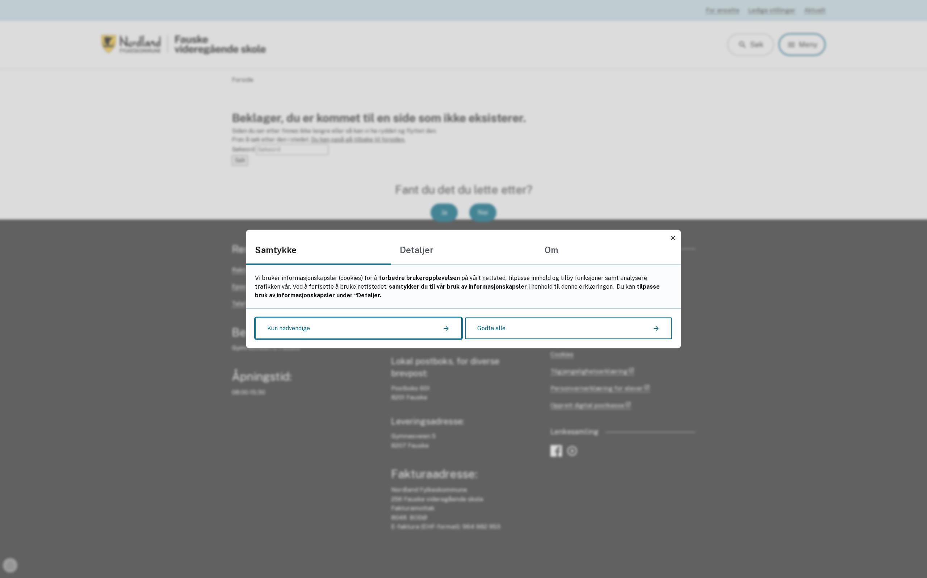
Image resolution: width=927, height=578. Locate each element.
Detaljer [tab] (416, 250)
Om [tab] (551, 250)
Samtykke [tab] (276, 250)
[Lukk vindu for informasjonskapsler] (673, 237)
